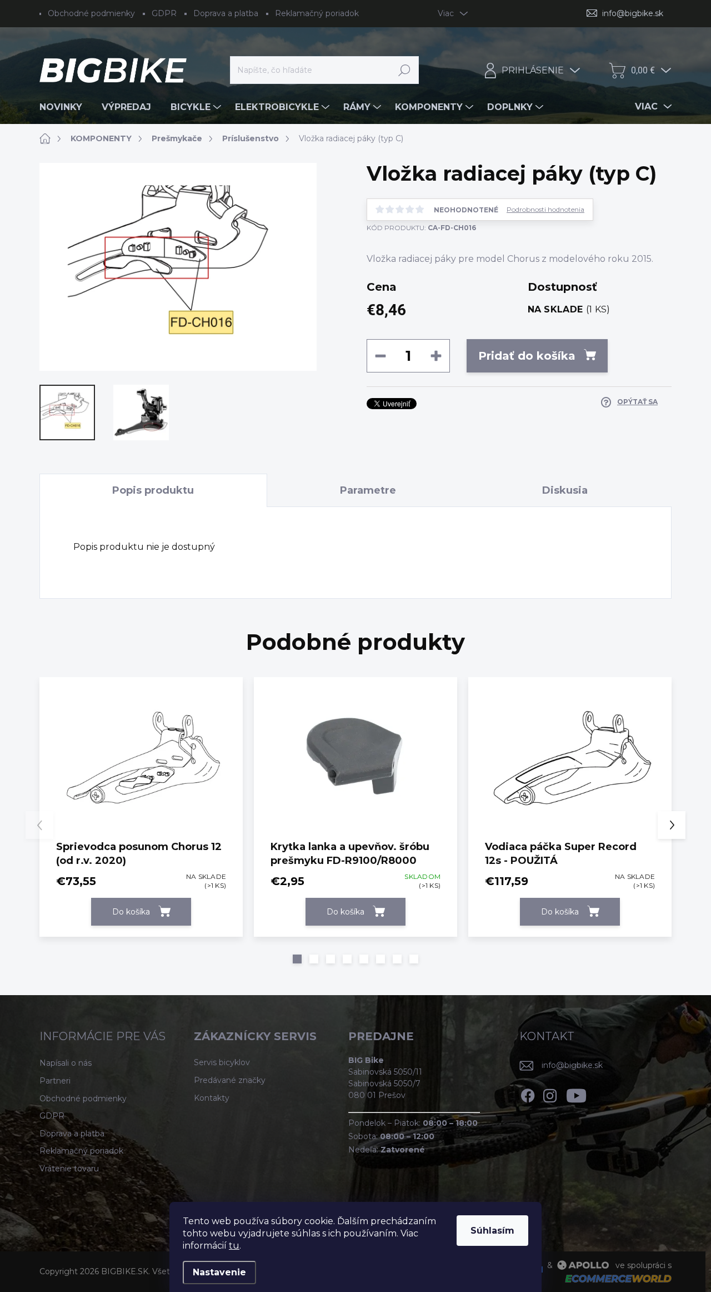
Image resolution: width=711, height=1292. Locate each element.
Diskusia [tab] (565, 490)
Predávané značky (230, 1080)
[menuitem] (65, 107)
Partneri (55, 1081)
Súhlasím (492, 1230)
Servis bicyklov (222, 1062)
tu (234, 1245)
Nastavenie (219, 1272)
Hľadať (405, 70)
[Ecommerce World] (614, 1278)
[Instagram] (550, 1093)
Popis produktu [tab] (153, 490)
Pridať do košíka (526, 355)
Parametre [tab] (368, 490)
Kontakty (211, 1098)
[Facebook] (527, 1093)
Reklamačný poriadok (317, 13)
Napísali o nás (65, 1063)
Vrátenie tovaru (69, 1169)
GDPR (164, 13)
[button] (297, 959)
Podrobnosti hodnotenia (545, 209)
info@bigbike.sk (572, 1065)
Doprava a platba (225, 13)
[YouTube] (576, 1093)
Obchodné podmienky (91, 13)
